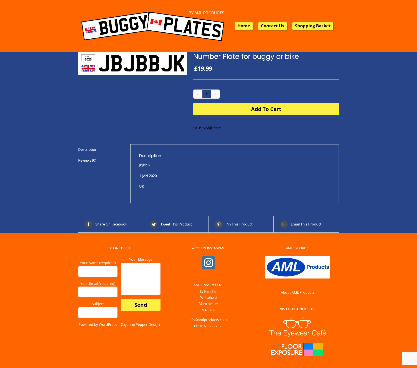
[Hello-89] (132, 63)
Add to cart (266, 109)
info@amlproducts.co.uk (208, 319)
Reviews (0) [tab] (87, 160)
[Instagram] (208, 262)
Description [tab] (87, 149)
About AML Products (297, 292)
